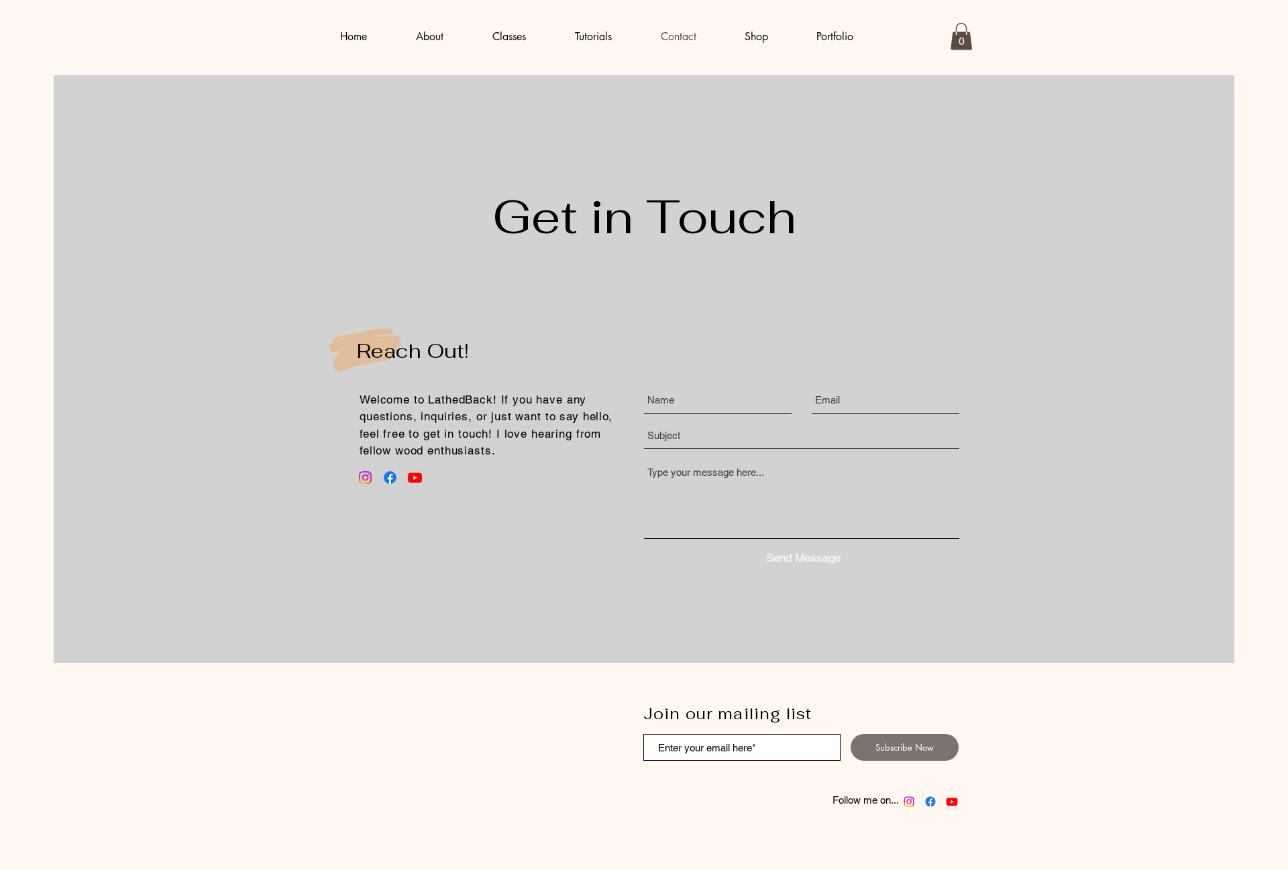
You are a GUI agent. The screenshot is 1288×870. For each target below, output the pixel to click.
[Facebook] (390, 477)
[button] (961, 36)
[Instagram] (365, 477)
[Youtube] (415, 477)
